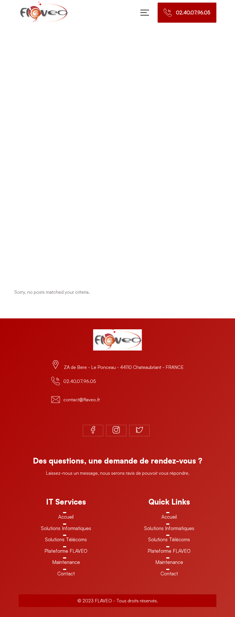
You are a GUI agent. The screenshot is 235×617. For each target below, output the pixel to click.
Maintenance (66, 562)
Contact (66, 574)
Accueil (66, 517)
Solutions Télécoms (66, 539)
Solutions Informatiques (66, 528)
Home (113, 161)
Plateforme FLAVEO (65, 551)
